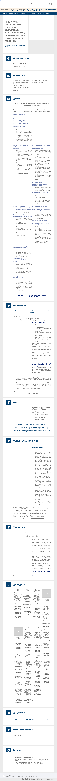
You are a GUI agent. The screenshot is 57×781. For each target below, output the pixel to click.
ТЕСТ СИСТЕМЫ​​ (33, 536)
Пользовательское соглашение (28, 779)
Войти (55, 3)
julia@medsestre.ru (21, 90)
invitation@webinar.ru (45, 332)
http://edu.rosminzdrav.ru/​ (37, 518)
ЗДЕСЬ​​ (42, 551)
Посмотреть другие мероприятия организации (34, 10)
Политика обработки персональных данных (45, 779)
